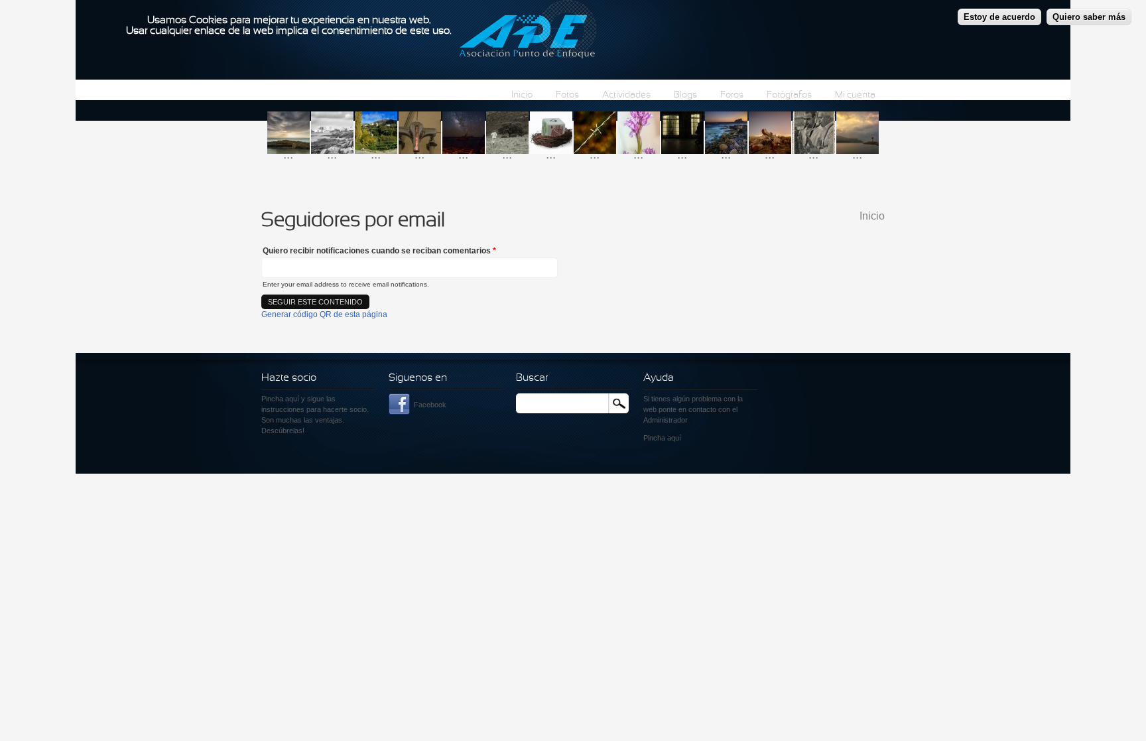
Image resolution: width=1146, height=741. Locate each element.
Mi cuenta (855, 95)
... (288, 154)
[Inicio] (527, 31)
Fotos (567, 95)
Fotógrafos (789, 95)
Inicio (522, 95)
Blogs (685, 95)
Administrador (665, 420)
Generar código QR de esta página (324, 314)
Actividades (626, 95)
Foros (731, 95)
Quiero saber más (1088, 17)
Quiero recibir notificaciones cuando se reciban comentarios (379, 250)
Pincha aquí (280, 399)
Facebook (430, 405)
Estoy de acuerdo (999, 17)
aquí (674, 438)
